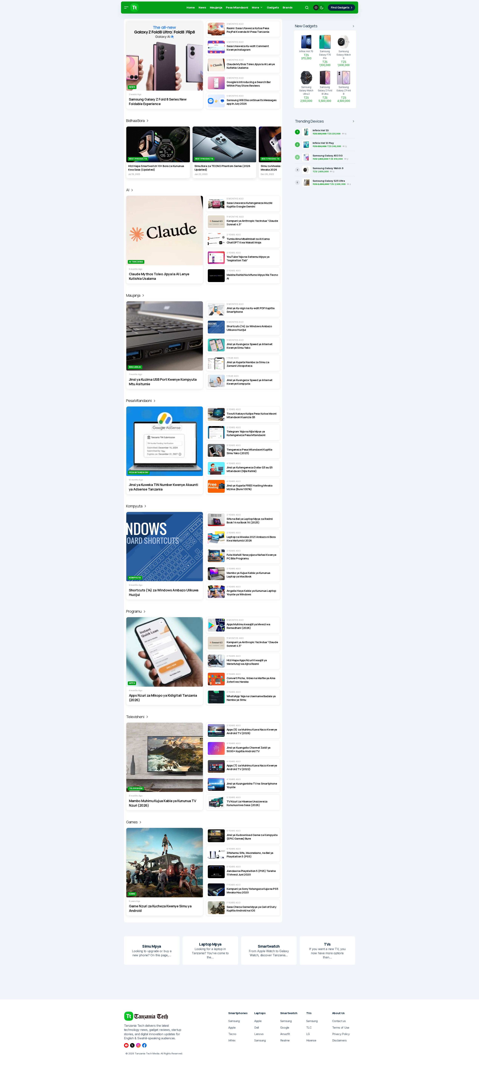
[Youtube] (126, 1045)
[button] (126, 7)
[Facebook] (144, 1045)
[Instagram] (138, 1045)
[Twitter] (132, 1045)
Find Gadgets (340, 7)
